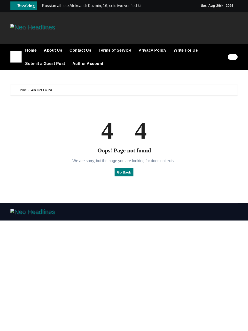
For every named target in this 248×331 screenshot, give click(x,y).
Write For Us (186, 50)
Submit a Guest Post (45, 64)
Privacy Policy (152, 50)
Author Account (87, 64)
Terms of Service (115, 50)
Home (31, 50)
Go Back (124, 172)
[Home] (16, 57)
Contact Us (80, 50)
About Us (53, 50)
